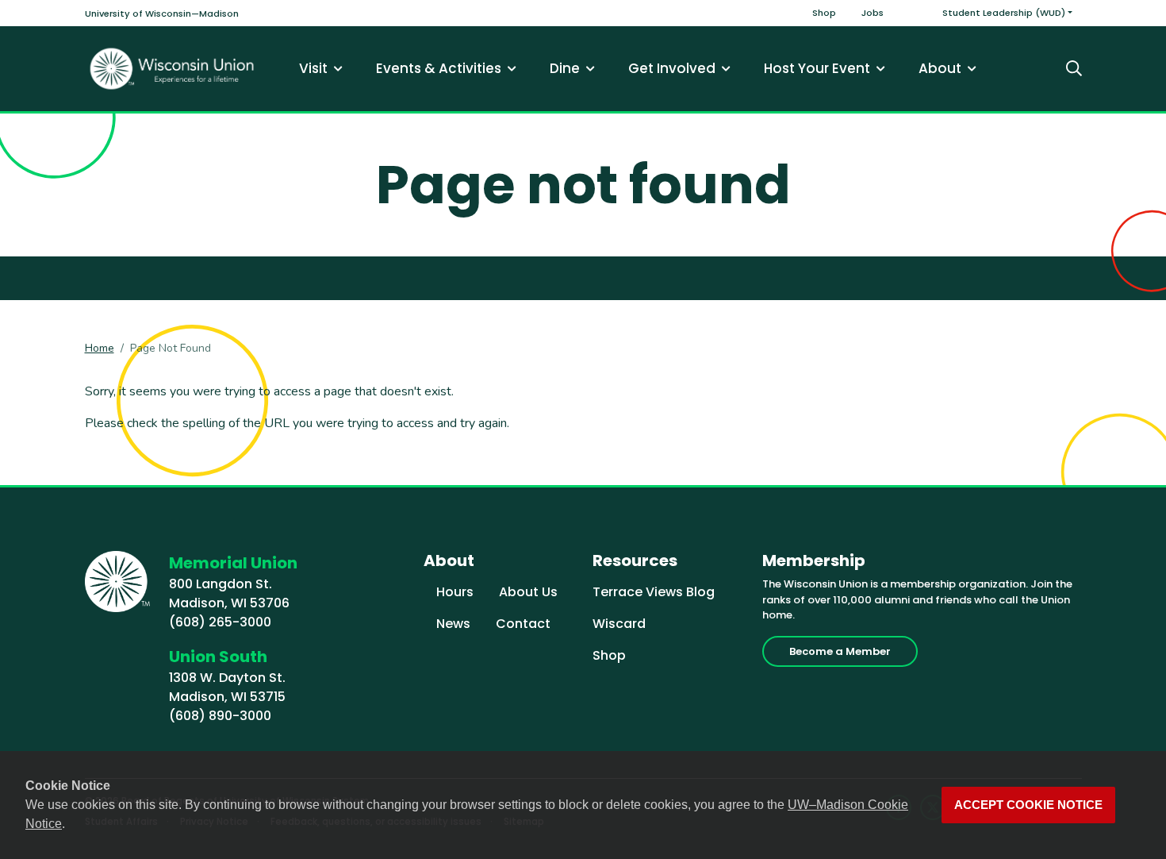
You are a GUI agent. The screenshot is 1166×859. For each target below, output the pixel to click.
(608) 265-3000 (220, 622)
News (453, 623)
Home (99, 348)
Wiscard (619, 623)
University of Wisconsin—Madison (162, 13)
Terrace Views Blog (654, 592)
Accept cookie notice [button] (1028, 805)
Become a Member (840, 651)
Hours (455, 592)
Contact (523, 623)
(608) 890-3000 (220, 716)
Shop (824, 12)
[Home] (172, 68)
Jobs (872, 12)
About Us (528, 592)
